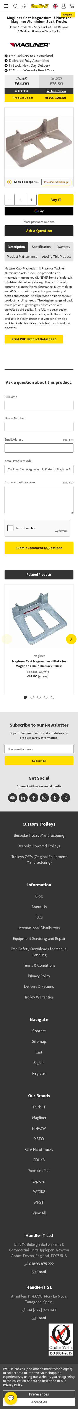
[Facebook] (33, 797)
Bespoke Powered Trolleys (39, 846)
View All (39, 1213)
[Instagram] (44, 797)
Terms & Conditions (39, 965)
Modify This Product (56, 257)
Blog (39, 896)
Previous (7, 639)
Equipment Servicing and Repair (39, 938)
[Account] (63, 6)
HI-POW (39, 1128)
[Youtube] (12, 797)
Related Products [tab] (39, 575)
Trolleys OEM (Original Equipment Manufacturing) (39, 859)
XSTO (39, 1138)
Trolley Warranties (39, 997)
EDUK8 (39, 1160)
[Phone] (24, 6)
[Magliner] (30, 44)
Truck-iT (39, 1107)
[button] (39, 1339)
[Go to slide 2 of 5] (32, 697)
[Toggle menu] (6, 6)
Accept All (39, 1402)
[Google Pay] (39, 211)
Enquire (67, 14)
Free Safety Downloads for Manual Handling (39, 952)
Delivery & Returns (39, 986)
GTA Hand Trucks (39, 1149)
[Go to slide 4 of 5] (45, 697)
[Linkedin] (23, 797)
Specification (41, 247)
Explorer (39, 1181)
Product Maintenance (22, 257)
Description (16, 247)
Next (71, 639)
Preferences (39, 1394)
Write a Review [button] (56, 91)
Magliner (39, 1117)
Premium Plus (39, 1170)
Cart (39, 1052)
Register (39, 1073)
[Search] (16, 6)
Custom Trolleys (39, 824)
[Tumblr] (55, 797)
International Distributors (39, 928)
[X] (65, 797)
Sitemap (39, 1041)
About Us (39, 906)
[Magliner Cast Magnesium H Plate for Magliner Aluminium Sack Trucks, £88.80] (39, 619)
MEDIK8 (39, 1191)
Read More (46, 70)
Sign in (39, 1062)
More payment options (39, 222)
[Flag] (55, 6)
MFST (39, 1202)
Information (39, 885)
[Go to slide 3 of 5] (39, 697)
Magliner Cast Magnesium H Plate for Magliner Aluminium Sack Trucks (39, 663)
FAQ (39, 917)
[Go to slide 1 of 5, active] (25, 697)
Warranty (63, 247)
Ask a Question (39, 230)
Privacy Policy (39, 976)
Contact (39, 1031)
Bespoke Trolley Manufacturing (39, 835)
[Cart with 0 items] (72, 6)
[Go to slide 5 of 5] (52, 697)
